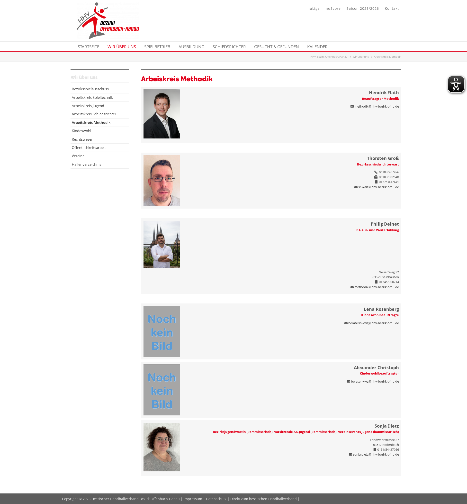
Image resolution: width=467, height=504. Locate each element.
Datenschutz (216, 498)
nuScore (333, 8)
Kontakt (392, 8)
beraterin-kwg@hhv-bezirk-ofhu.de (373, 323)
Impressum (193, 498)
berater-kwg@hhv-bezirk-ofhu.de (375, 381)
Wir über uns (361, 56)
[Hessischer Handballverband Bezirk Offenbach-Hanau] (108, 37)
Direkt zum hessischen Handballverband (263, 498)
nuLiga (313, 8)
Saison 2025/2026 (363, 8)
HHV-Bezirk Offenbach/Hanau (329, 56)
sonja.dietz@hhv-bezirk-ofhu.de (376, 454)
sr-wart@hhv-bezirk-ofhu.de (378, 187)
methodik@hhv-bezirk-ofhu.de (376, 106)
